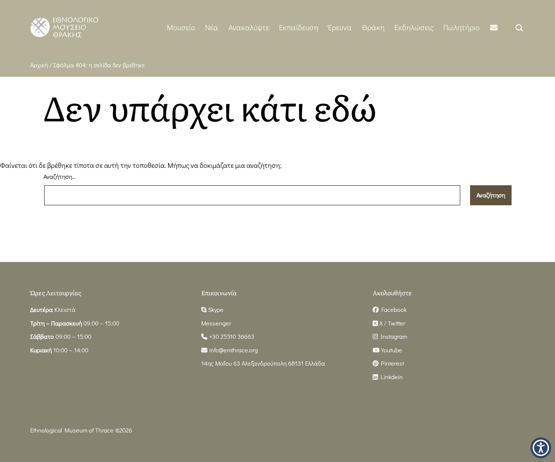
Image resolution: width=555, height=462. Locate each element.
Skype (215, 309)
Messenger (216, 323)
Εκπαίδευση (298, 27)
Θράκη (373, 27)
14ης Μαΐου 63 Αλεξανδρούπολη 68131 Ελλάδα (263, 363)
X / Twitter (391, 323)
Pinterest (391, 363)
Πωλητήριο (461, 27)
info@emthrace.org (233, 350)
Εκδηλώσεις (414, 27)
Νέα (211, 27)
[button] (540, 447)
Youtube (390, 350)
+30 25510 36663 (231, 336)
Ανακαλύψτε (248, 27)
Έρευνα (340, 27)
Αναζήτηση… (59, 176)
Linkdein (390, 377)
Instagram (392, 336)
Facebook (393, 309)
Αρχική (39, 65)
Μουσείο (181, 27)
